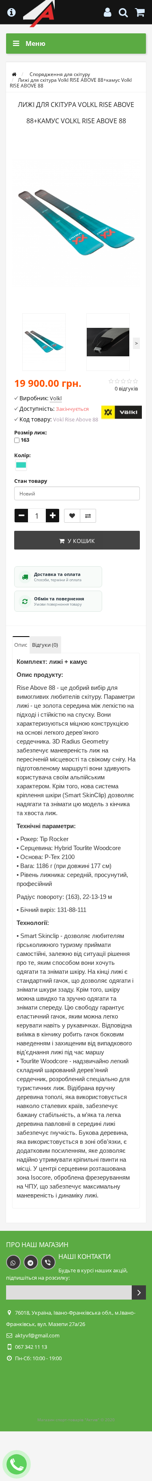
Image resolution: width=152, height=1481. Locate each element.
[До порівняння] (88, 516)
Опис (20, 644)
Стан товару (30, 480)
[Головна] (14, 74)
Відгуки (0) (45, 644)
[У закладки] (72, 516)
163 (25, 439)
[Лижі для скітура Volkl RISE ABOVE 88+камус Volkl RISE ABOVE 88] (76, 223)
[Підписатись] (139, 1292)
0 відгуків (126, 388)
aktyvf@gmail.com (37, 1335)
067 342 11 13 (31, 1346)
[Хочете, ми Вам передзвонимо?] (16, 1464)
